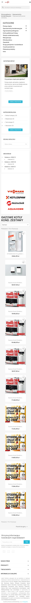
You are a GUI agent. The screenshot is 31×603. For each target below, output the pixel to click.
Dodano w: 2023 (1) (10, 166)
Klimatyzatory (7, 40)
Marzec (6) (11, 164)
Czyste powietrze (9, 47)
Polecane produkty (9, 49)
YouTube (8, 551)
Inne (4, 51)
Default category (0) (11, 115)
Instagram (13, 551)
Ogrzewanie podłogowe (11, 31)
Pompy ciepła (7, 26)
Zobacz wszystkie (15, 101)
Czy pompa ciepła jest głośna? (15, 79)
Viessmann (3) (9, 125)
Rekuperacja (7, 38)
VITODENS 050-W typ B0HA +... (15, 254)
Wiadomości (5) (9, 119)
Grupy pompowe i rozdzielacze (13, 45)
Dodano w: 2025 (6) (10, 162)
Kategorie (8, 23)
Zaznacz (15, 225)
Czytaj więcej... (9, 91)
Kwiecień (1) (11, 159)
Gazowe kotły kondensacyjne (12, 28)
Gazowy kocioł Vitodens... (15, 282)
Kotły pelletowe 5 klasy (10, 33)
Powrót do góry (22, 527)
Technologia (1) (9, 122)
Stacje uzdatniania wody (11, 35)
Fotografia (25, 601)
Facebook (4, 551)
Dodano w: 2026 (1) (10, 157)
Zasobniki (6, 42)
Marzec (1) (11, 169)
